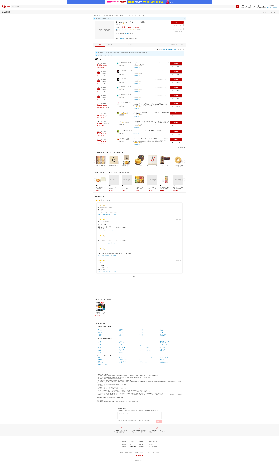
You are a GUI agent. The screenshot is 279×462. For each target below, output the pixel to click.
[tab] (100, 45)
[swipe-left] (95, 161)
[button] (247, 6)
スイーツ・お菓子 (105, 15)
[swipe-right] (184, 161)
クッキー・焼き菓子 (114, 15)
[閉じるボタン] (184, 18)
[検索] (237, 6)
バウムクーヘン (122, 15)
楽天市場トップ (97, 15)
